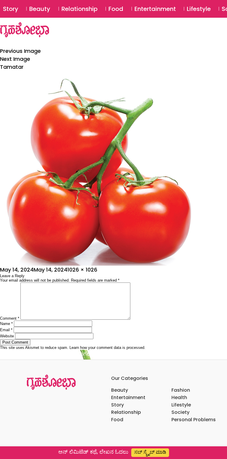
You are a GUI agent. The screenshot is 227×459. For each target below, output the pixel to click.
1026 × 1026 (82, 269)
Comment (9, 318)
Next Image (15, 59)
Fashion (180, 390)
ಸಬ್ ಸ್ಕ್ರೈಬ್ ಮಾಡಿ (150, 452)
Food (115, 9)
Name (6, 323)
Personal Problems (193, 419)
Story (10, 9)
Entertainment (155, 9)
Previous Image (20, 51)
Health (179, 397)
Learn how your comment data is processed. (107, 347)
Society (180, 412)
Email (6, 330)
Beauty (39, 9)
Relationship (79, 9)
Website (7, 336)
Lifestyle (199, 9)
